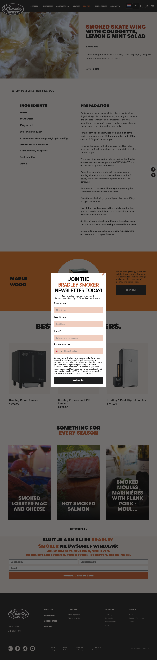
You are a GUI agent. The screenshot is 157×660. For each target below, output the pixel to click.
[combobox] (58, 351)
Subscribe (78, 380)
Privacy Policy (80, 373)
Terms (90, 373)
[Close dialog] (104, 275)
